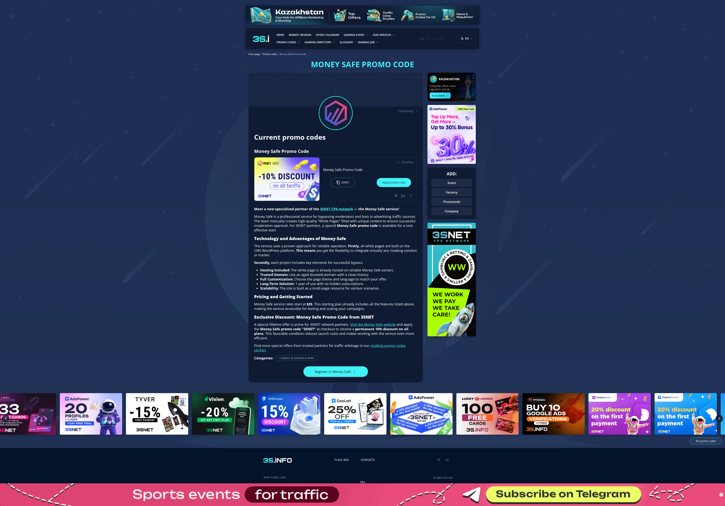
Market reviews (300, 35)
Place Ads (342, 460)
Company (405, 111)
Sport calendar (327, 35)
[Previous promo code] (5, 418)
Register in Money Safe (333, 371)
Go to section (440, 95)
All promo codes (706, 441)
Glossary (346, 42)
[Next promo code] (719, 418)
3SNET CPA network (336, 209)
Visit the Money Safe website (373, 324)
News (280, 35)
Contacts (368, 460)
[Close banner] (721, 495)
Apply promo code (393, 182)
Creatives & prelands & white (296, 358)
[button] (342, 182)
